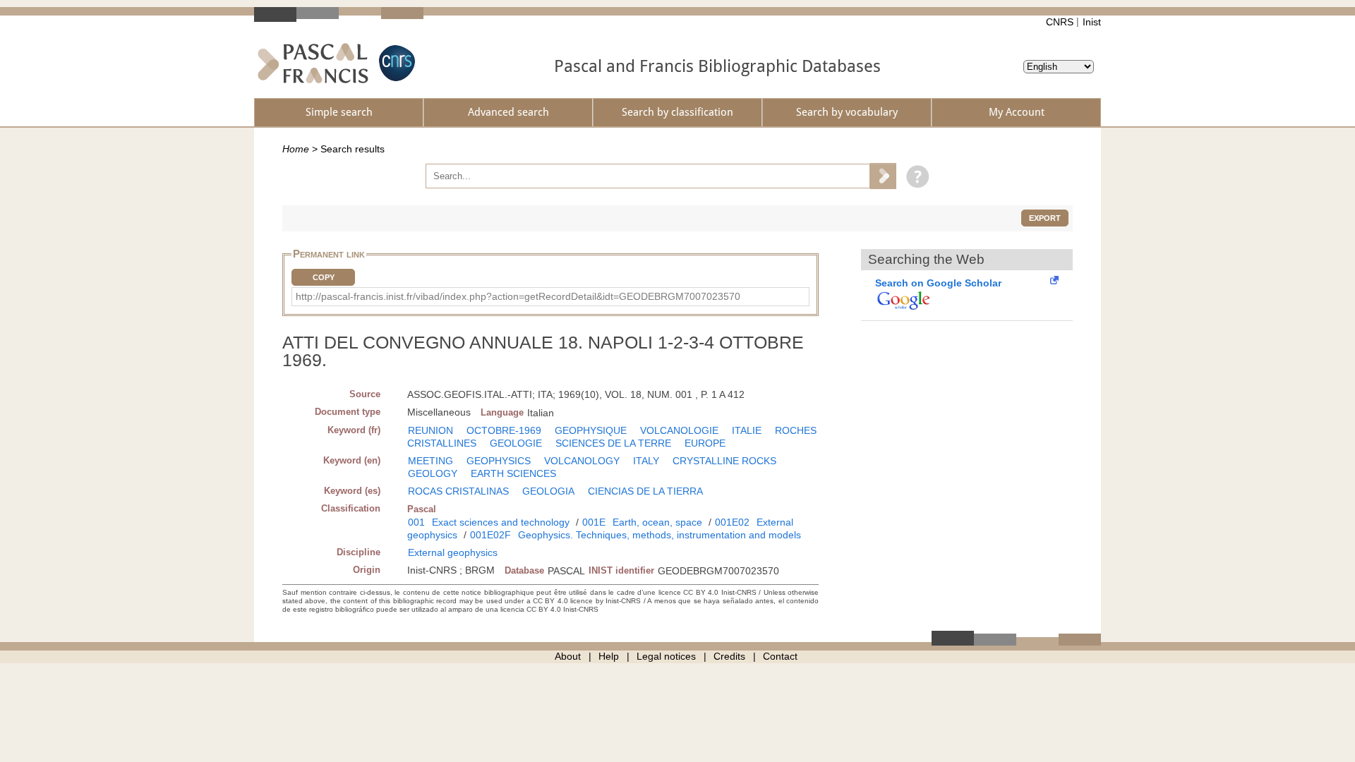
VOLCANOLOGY (582, 460)
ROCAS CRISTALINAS (458, 491)
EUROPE (705, 443)
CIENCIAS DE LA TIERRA (645, 491)
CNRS (1059, 22)
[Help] (914, 175)
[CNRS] (395, 63)
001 (416, 522)
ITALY (646, 460)
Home (295, 149)
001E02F (490, 534)
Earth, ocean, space (657, 522)
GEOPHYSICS (498, 460)
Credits (729, 656)
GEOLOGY (432, 473)
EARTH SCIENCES (513, 473)
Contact (780, 656)
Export (1045, 218)
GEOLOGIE (516, 443)
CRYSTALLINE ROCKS (724, 460)
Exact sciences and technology (501, 522)
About (568, 656)
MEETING (430, 460)
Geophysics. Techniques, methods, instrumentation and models (659, 534)
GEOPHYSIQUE (591, 430)
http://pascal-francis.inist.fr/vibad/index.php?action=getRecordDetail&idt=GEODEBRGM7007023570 (518, 296)
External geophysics (453, 552)
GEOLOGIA (548, 491)
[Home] (313, 63)
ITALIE (746, 430)
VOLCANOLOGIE (679, 430)
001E (594, 522)
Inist (1092, 22)
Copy (324, 277)
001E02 (732, 522)
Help (608, 656)
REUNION (430, 430)
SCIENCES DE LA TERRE (613, 443)
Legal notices (666, 656)
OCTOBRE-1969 (503, 430)
